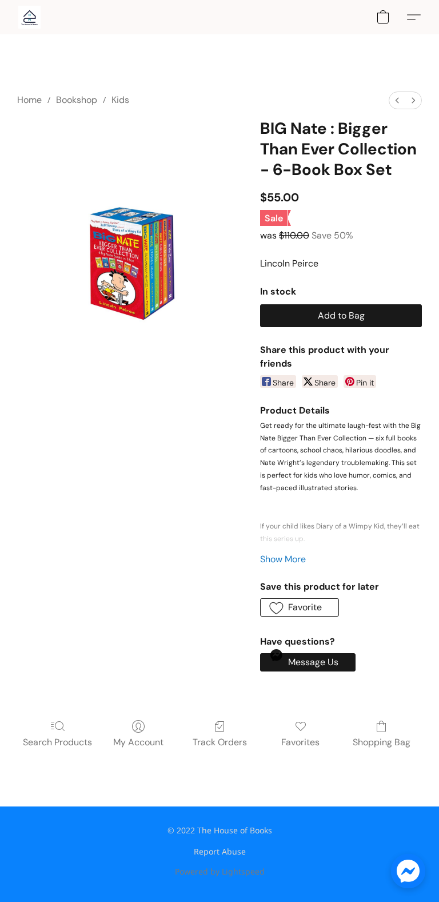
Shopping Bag (381, 742)
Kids (120, 100)
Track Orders (220, 742)
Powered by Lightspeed (220, 871)
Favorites (300, 742)
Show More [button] (283, 559)
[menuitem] (397, 100)
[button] (29, 17)
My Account (138, 742)
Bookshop (76, 100)
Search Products (57, 742)
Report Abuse (220, 851)
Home (29, 100)
